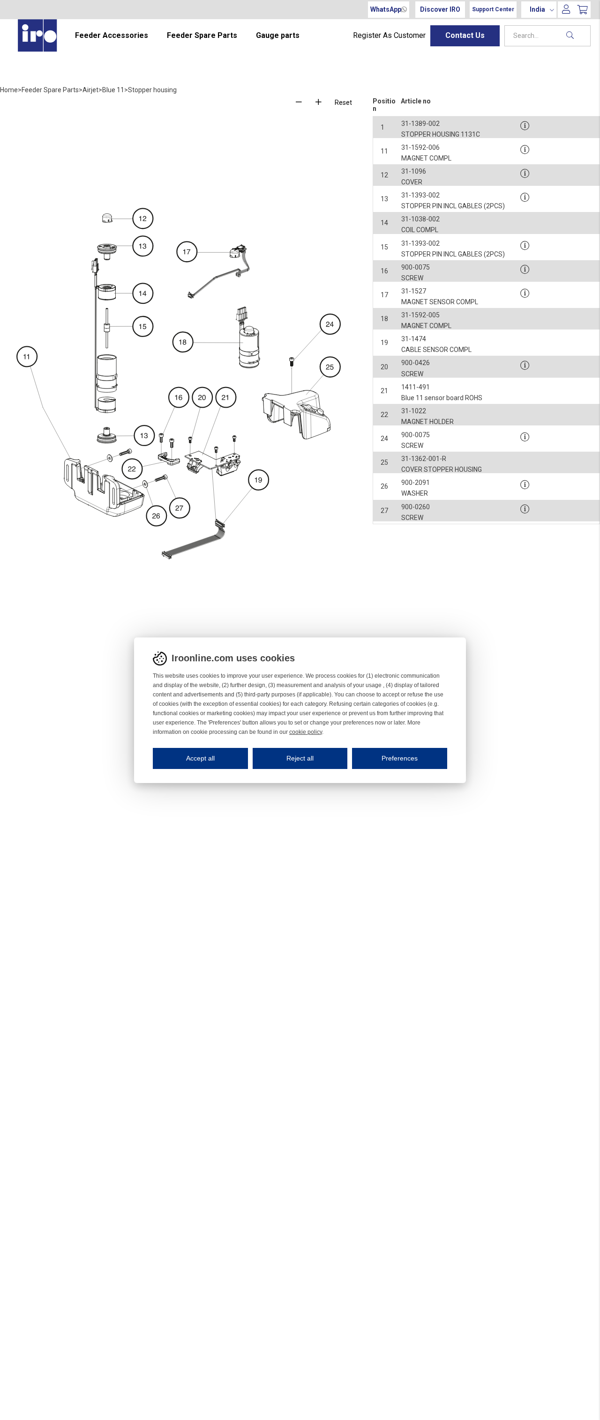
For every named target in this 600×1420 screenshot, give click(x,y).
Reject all (300, 758)
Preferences (400, 758)
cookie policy (305, 732)
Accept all (200, 758)
